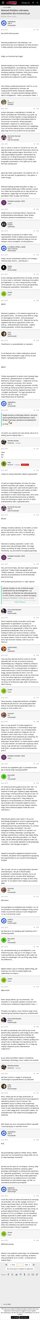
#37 (37, 274)
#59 (37, 1196)
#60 (37, 1240)
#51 (37, 896)
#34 (37, 209)
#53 (37, 947)
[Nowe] (33, 3)
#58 (37, 1140)
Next (26, 1265)
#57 (37, 1093)
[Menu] (3, 2)
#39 (37, 340)
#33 (37, 144)
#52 (37, 927)
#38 (37, 300)
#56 (37, 1073)
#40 (37, 410)
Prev (13, 1265)
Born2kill (6, 990)
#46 (37, 655)
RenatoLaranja (8, 1244)
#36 (37, 255)
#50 (37, 783)
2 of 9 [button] (20, 1265)
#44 (37, 564)
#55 (37, 1027)
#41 (37, 449)
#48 (37, 721)
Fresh (4, 16)
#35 (37, 231)
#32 (37, 109)
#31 (37, 30)
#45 (37, 618)
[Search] (37, 3)
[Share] (34, 29)
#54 (37, 987)
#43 (37, 515)
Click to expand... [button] (20, 602)
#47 (37, 698)
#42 (37, 470)
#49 (37, 764)
